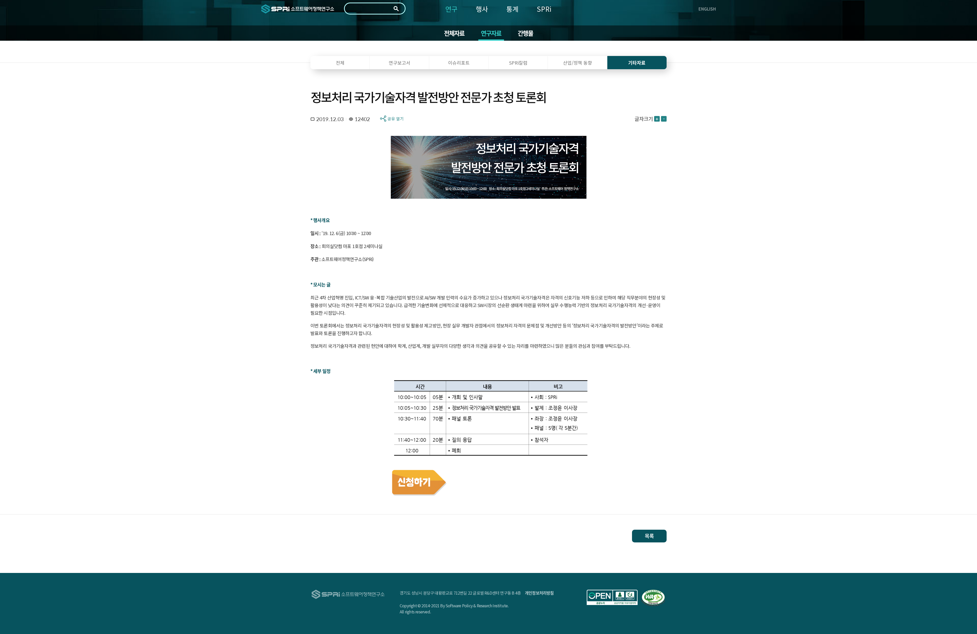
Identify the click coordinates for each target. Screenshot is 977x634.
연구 (451, 8)
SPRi (544, 8)
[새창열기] (612, 597)
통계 (512, 8)
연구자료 (491, 33)
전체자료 (454, 33)
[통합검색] (396, 8)
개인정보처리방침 (539, 593)
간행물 (525, 33)
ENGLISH (707, 9)
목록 (649, 536)
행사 (482, 8)
